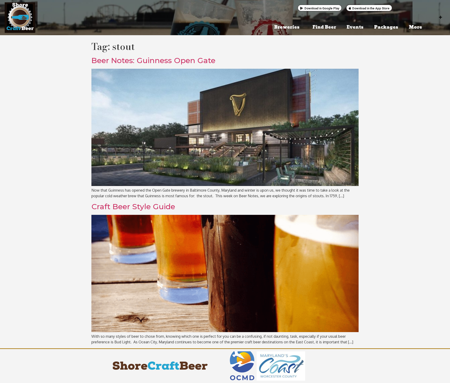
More (415, 27)
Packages (386, 27)
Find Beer (324, 27)
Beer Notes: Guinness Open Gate (153, 60)
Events (355, 27)
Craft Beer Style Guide (133, 206)
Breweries (287, 27)
